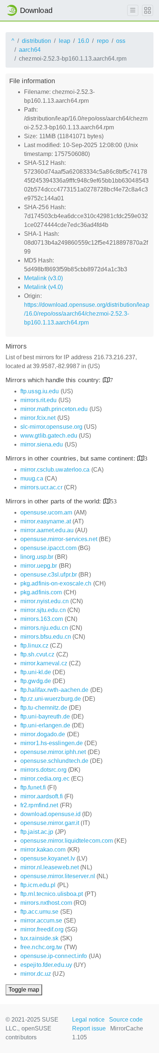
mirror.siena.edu (41, 444)
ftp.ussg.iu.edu (39, 391)
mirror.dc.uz (35, 974)
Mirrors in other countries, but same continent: (71, 458)
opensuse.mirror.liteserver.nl (57, 876)
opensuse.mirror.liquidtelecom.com (66, 841)
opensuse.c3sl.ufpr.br (48, 574)
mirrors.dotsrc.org (43, 770)
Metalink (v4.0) (43, 287)
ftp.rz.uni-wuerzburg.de (50, 699)
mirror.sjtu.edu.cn (43, 610)
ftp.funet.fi (33, 787)
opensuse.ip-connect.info (53, 956)
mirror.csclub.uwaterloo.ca (55, 469)
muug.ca (31, 478)
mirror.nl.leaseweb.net (49, 867)
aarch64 (30, 50)
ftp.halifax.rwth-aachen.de (54, 690)
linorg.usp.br (36, 557)
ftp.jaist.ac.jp (37, 832)
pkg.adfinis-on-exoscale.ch (56, 583)
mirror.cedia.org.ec (45, 778)
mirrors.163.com (41, 619)
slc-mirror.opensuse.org (51, 427)
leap (64, 41)
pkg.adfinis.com (41, 592)
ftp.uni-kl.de (35, 672)
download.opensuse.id (50, 814)
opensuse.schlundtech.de (54, 761)
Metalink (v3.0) (43, 278)
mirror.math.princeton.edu (54, 409)
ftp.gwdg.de (35, 681)
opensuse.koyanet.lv (47, 858)
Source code (126, 1019)
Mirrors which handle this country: (54, 380)
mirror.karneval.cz (43, 663)
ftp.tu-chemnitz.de (43, 707)
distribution (36, 41)
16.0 (83, 41)
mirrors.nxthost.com (46, 903)
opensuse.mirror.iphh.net (53, 752)
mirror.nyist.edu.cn (44, 601)
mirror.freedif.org (42, 929)
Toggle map (24, 989)
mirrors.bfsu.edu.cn (45, 637)
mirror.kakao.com (43, 849)
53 (113, 501)
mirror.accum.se (41, 920)
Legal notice (88, 1019)
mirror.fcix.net (38, 418)
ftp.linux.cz (34, 645)
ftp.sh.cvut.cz (37, 654)
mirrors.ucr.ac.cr (41, 487)
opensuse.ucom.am (46, 512)
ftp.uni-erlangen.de (45, 725)
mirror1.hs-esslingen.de (51, 743)
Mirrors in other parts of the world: (54, 501)
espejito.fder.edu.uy (46, 965)
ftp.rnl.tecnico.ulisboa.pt (51, 894)
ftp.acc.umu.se (39, 911)
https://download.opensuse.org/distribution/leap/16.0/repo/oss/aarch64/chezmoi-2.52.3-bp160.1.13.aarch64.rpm (86, 314)
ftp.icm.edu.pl (37, 885)
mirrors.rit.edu (38, 400)
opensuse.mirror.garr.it (49, 823)
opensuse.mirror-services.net (58, 539)
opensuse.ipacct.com (48, 548)
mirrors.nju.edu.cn (44, 628)
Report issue (89, 1028)
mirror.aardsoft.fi (41, 796)
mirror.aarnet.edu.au (47, 530)
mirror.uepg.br (38, 566)
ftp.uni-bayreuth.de (45, 716)
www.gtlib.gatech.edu (48, 435)
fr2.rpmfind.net (39, 805)
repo (103, 41)
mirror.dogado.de (42, 734)
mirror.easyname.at (45, 521)
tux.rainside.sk (39, 938)
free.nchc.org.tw (41, 947)
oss (120, 41)
